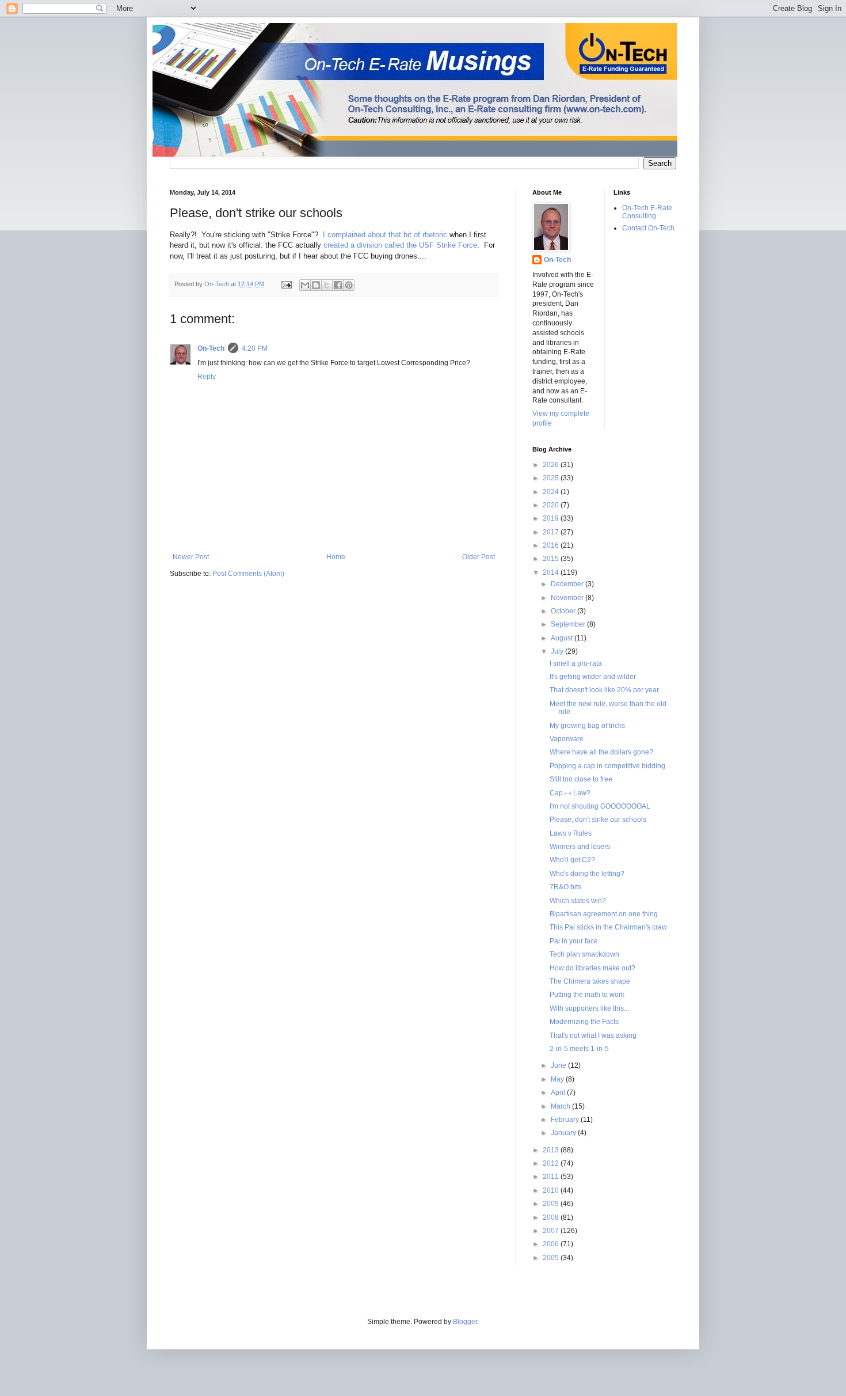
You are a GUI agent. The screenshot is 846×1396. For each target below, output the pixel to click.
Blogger (465, 1322)
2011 (552, 1177)
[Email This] (305, 285)
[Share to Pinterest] (349, 285)
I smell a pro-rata (576, 663)
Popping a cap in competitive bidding (607, 766)
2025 (552, 478)
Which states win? (578, 901)
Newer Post (191, 557)
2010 (552, 1190)
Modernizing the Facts (584, 1022)
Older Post (478, 557)
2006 (552, 1244)
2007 (552, 1231)
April (559, 1092)
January (564, 1133)
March (561, 1106)
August (562, 638)
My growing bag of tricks (587, 726)
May (558, 1079)
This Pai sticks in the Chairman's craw (608, 927)
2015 (552, 559)
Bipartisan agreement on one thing (604, 914)
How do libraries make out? (592, 968)
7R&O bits (565, 887)
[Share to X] (327, 285)
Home (335, 557)
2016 (552, 545)
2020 (552, 505)
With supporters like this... (589, 1008)
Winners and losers (580, 847)
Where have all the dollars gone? (601, 752)
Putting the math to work (587, 995)
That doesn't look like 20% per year (604, 690)
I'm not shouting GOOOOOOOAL (600, 806)
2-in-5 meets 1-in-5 (579, 1049)
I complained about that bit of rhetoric (385, 234)
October (564, 611)
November (568, 598)
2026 (552, 465)
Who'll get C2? (572, 860)
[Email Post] (286, 283)
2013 (552, 1150)
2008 (552, 1217)
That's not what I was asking (593, 1035)
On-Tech (210, 348)
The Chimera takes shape (590, 981)
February (566, 1120)
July (558, 651)
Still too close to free (581, 779)
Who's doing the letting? (587, 874)
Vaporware (567, 739)
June (559, 1065)
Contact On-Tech (648, 228)
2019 (552, 518)
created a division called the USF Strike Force (400, 245)
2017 (552, 532)
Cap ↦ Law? (570, 793)
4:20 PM (255, 348)
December (568, 584)
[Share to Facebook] (338, 285)
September (569, 624)
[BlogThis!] (316, 285)
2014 (552, 572)
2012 (552, 1163)
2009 (552, 1204)
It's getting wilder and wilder (593, 677)
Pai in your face (574, 941)
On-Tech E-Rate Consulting (647, 212)
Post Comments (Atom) (248, 574)
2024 (552, 492)
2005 (552, 1258)
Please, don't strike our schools (598, 819)
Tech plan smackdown (584, 954)
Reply (206, 377)
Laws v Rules (571, 833)
